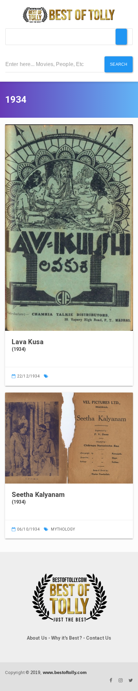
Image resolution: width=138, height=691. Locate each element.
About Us (37, 638)
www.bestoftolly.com (65, 672)
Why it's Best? (66, 638)
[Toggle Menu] (121, 37)
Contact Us (98, 638)
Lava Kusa (28, 342)
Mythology (63, 529)
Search (118, 64)
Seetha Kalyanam (38, 495)
